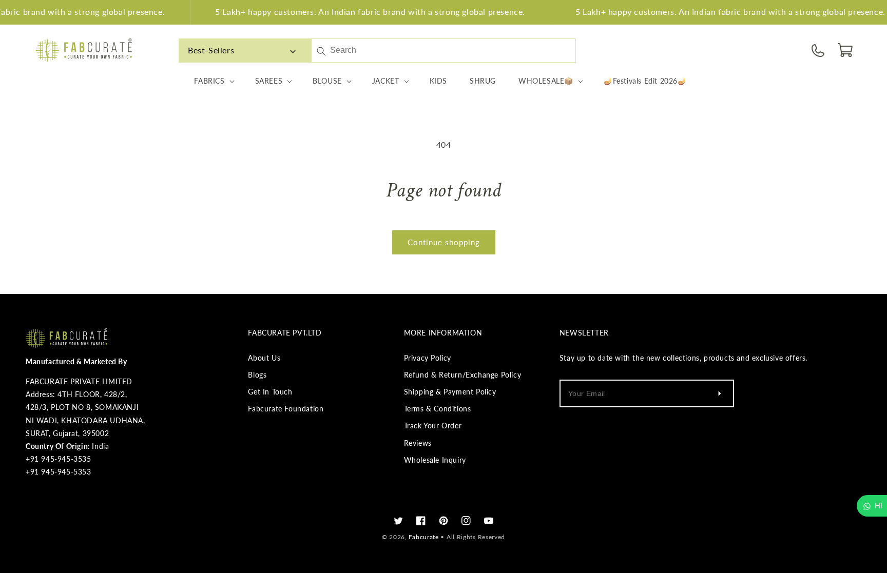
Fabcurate (423, 537)
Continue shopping (444, 242)
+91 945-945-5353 (58, 471)
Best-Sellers (211, 50)
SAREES (269, 80)
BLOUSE (327, 80)
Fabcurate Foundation (285, 408)
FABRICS (209, 80)
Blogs (257, 374)
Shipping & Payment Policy (450, 391)
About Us (264, 357)
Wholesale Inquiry (435, 460)
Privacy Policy (427, 357)
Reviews (418, 443)
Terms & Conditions (437, 408)
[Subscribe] (719, 393)
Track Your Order (433, 425)
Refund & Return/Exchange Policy (463, 374)
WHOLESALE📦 (545, 80)
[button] (846, 50)
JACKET (385, 80)
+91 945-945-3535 (58, 459)
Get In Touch (270, 391)
